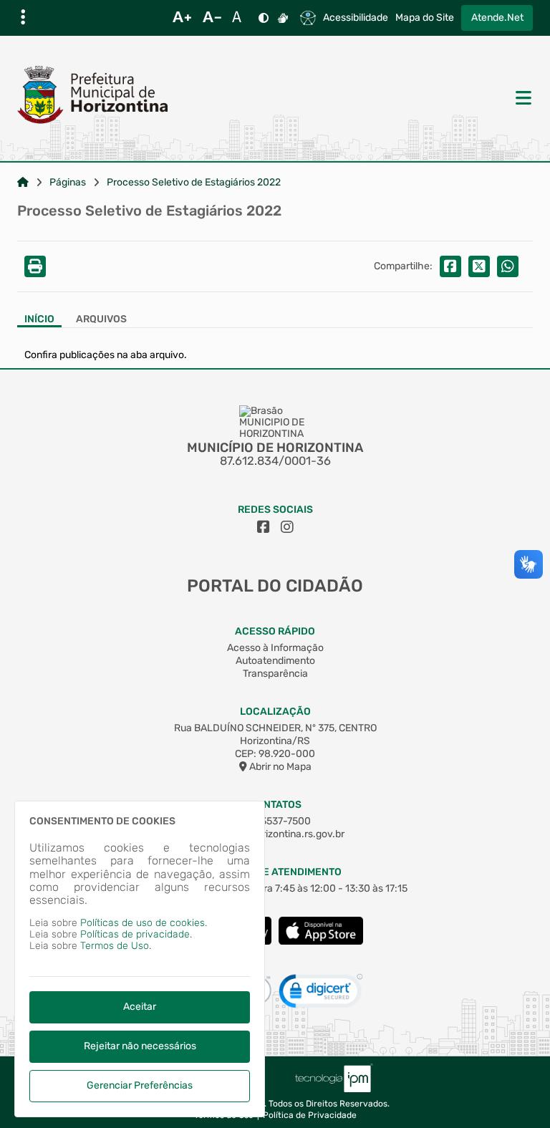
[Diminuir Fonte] (212, 18)
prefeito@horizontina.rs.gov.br (275, 834)
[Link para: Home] (23, 182)
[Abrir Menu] (522, 99)
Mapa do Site (424, 18)
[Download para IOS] (321, 941)
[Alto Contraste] (263, 18)
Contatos (275, 805)
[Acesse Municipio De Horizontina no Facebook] (263, 527)
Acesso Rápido (275, 631)
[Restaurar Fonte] (240, 18)
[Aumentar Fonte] (182, 18)
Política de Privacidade (310, 1115)
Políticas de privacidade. (136, 934)
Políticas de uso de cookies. (143, 923)
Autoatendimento (275, 661)
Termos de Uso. (115, 946)
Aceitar (139, 1007)
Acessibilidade (355, 18)
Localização (275, 711)
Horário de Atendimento (275, 872)
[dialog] (139, 959)
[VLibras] (283, 18)
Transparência (275, 673)
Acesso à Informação (275, 648)
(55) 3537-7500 (275, 821)
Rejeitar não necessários (140, 1046)
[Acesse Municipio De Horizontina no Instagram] (287, 527)
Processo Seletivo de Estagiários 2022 (194, 182)
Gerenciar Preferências (140, 1085)
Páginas (67, 182)
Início (39, 319)
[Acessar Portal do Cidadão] (92, 98)
